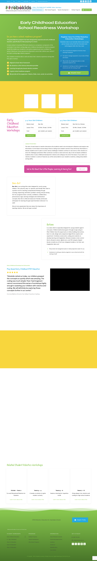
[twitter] (83, 1)
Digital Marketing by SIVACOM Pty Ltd (62, 556)
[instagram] (86, 1)
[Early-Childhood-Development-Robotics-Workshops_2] (16, 469)
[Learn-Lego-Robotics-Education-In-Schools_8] (81, 469)
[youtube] (88, 1)
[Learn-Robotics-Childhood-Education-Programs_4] (38, 469)
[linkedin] (90, 1)
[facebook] (81, 1)
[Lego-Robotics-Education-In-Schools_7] (59, 469)
